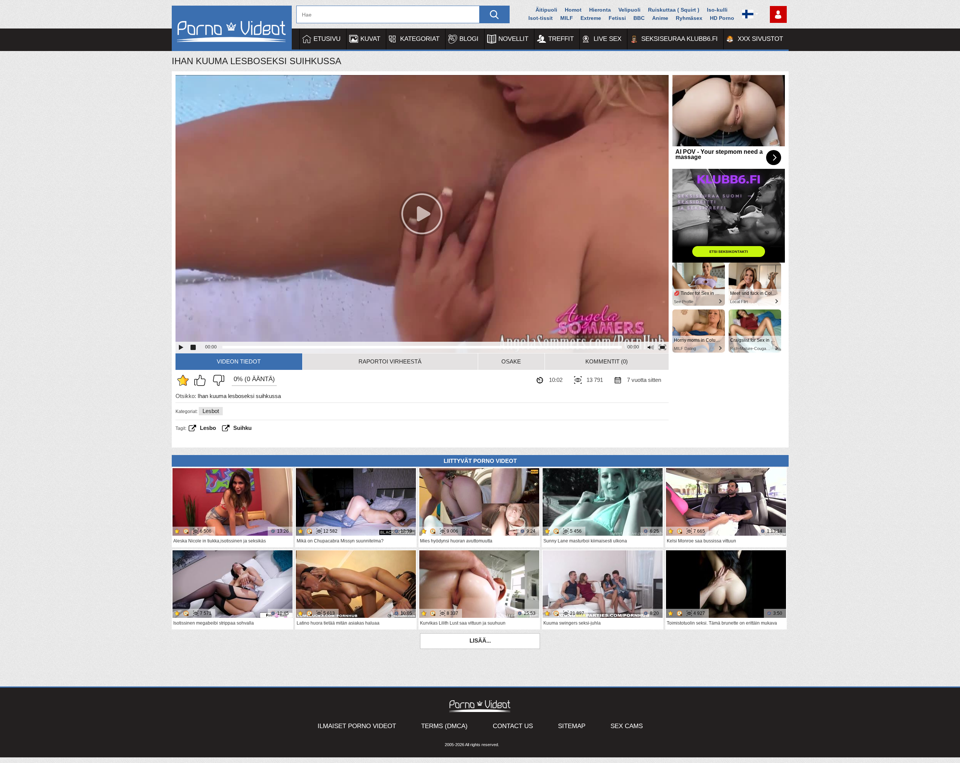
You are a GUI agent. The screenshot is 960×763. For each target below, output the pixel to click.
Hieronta (600, 10)
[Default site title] (232, 28)
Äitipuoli (546, 10)
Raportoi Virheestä (390, 361)
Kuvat (370, 38)
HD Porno (722, 18)
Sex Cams (626, 726)
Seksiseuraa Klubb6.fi (679, 38)
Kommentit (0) (606, 361)
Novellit (513, 38)
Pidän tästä (201, 380)
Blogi (468, 38)
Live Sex (607, 38)
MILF (566, 18)
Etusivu (327, 38)
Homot (573, 10)
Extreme (590, 18)
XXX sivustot (760, 38)
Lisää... (480, 640)
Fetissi (617, 18)
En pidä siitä (216, 380)
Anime (660, 18)
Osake (511, 361)
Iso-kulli (717, 10)
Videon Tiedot (239, 361)
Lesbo (208, 428)
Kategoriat (420, 38)
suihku (242, 428)
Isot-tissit (540, 18)
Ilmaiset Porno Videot (357, 726)
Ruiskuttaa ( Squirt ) (673, 10)
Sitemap (571, 726)
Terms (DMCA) (444, 726)
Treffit (561, 38)
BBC (639, 18)
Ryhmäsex (689, 18)
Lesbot (210, 411)
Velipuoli (629, 10)
